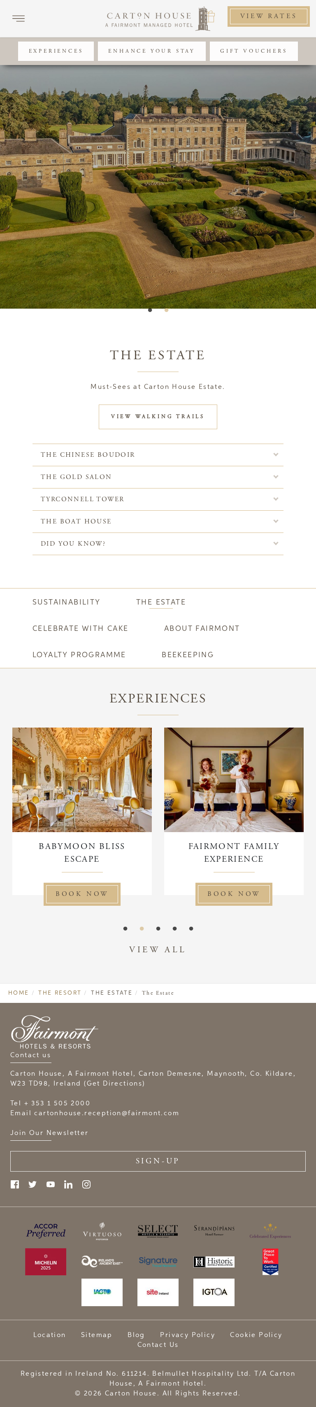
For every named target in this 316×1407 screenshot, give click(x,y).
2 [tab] (166, 310)
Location (49, 1335)
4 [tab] (174, 929)
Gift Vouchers (253, 51)
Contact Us (158, 1345)
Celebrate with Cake (81, 629)
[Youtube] (50, 1184)
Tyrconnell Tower (82, 499)
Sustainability (67, 602)
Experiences (56, 51)
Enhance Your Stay (151, 51)
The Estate (161, 602)
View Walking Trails (158, 416)
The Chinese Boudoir (88, 455)
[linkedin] (68, 1184)
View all (158, 949)
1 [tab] (150, 310)
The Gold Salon (76, 477)
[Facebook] (14, 1184)
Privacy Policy (187, 1335)
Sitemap (97, 1335)
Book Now (187, 894)
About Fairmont (202, 629)
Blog (136, 1335)
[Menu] (18, 18)
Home (18, 993)
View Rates (268, 16)
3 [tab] (158, 929)
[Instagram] (86, 1184)
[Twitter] (32, 1184)
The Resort (59, 993)
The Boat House (76, 521)
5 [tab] (191, 929)
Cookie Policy (256, 1335)
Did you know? (73, 544)
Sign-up (158, 1161)
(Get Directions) (114, 1084)
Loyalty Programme (79, 655)
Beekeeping (188, 655)
